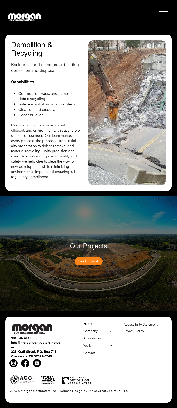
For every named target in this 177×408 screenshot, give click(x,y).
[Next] (168, 253)
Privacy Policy (134, 331)
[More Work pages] (111, 345)
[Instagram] (13, 363)
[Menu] (164, 14)
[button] (92, 261)
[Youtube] (37, 363)
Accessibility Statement (141, 324)
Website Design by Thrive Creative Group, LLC (93, 391)
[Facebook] (25, 363)
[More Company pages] (111, 331)
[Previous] (9, 253)
